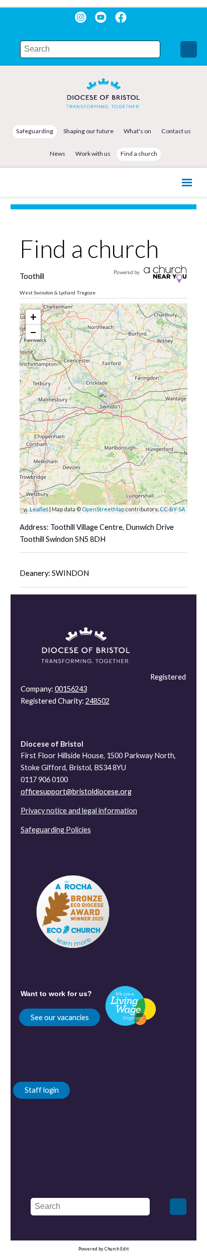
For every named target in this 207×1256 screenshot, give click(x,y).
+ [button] (33, 317)
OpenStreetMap (103, 509)
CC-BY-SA (172, 509)
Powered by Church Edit (103, 1248)
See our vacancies (60, 1017)
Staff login (42, 1090)
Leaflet (39, 509)
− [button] (33, 332)
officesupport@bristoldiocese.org (76, 791)
